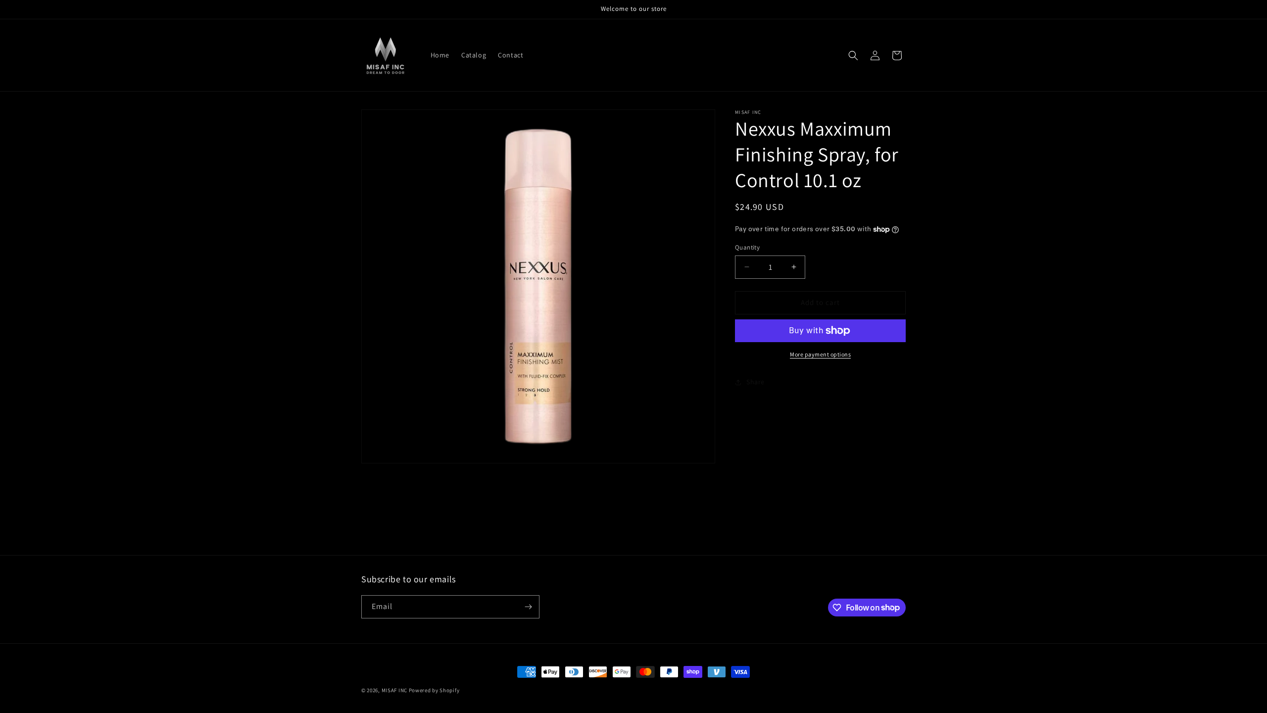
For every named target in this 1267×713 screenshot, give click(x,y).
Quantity (747, 247)
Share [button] (755, 381)
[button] (853, 55)
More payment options (820, 354)
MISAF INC (394, 690)
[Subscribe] (528, 606)
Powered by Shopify (434, 690)
